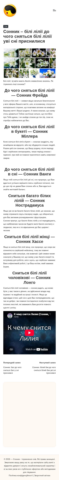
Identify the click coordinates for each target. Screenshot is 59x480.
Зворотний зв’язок (42, 476)
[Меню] (54, 10)
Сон (5, 26)
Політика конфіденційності (21, 476)
